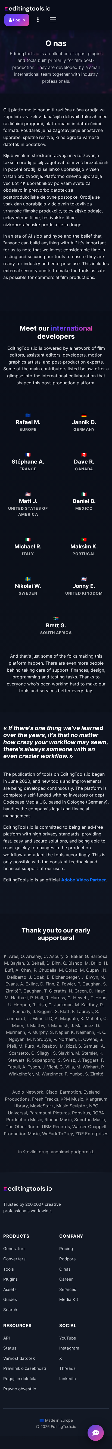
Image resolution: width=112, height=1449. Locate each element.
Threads (67, 1368)
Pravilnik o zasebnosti (24, 1368)
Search (10, 1309)
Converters (14, 1258)
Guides (10, 1299)
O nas (65, 1269)
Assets (10, 1289)
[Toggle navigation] (53, 20)
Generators (14, 1248)
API (6, 1338)
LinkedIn (67, 1378)
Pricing (66, 1248)
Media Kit (68, 1299)
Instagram (69, 1348)
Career (66, 1279)
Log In (19, 20)
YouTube (67, 1338)
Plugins (10, 1279)
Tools (8, 1269)
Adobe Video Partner (83, 879)
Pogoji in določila (19, 1378)
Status (9, 1348)
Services (67, 1289)
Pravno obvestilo (19, 1388)
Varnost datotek (19, 1358)
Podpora (67, 1258)
